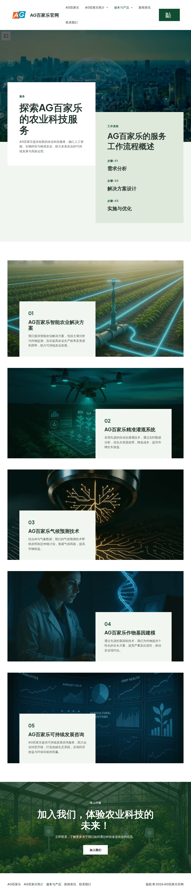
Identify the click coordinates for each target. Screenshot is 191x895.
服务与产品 (121, 7)
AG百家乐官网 (44, 15)
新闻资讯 (145, 7)
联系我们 (72, 22)
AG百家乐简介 (94, 7)
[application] (106, 7)
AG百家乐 (72, 7)
